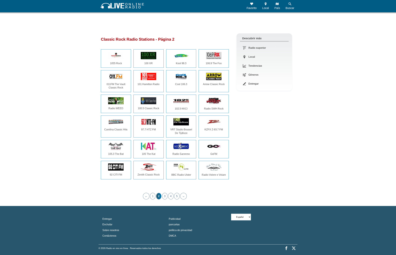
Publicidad (175, 219)
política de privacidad (180, 230)
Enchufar (107, 224)
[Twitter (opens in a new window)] (293, 248)
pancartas (174, 224)
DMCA (172, 235)
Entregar (107, 219)
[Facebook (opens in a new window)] (286, 248)
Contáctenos (109, 235)
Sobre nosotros (110, 230)
